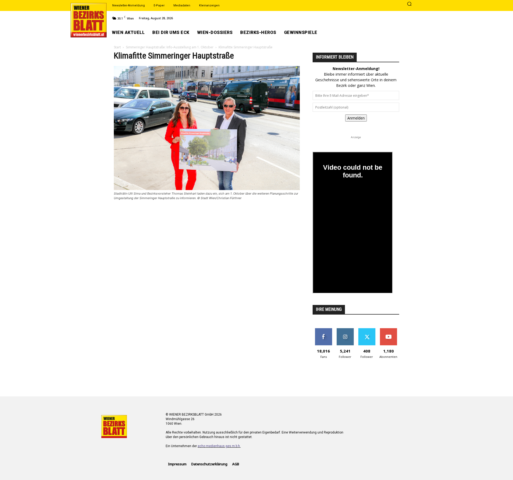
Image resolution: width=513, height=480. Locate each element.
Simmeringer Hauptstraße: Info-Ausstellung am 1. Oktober (169, 47)
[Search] (409, 4)
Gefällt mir (323, 330)
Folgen (345, 330)
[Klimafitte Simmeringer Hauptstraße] (207, 188)
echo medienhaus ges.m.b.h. (219, 446)
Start (117, 47)
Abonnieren (388, 330)
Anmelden (356, 118)
